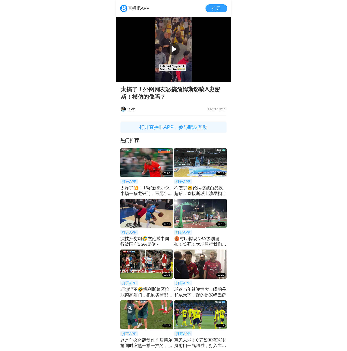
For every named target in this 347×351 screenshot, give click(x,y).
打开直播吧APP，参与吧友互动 (173, 127)
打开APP (129, 181)
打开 (216, 8)
